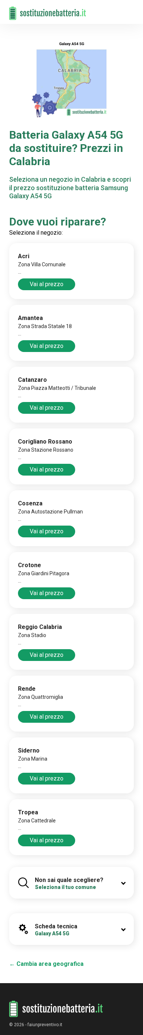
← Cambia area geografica (46, 963)
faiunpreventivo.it (44, 1024)
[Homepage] (47, 9)
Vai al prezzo (46, 284)
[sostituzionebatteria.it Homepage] (56, 1009)
